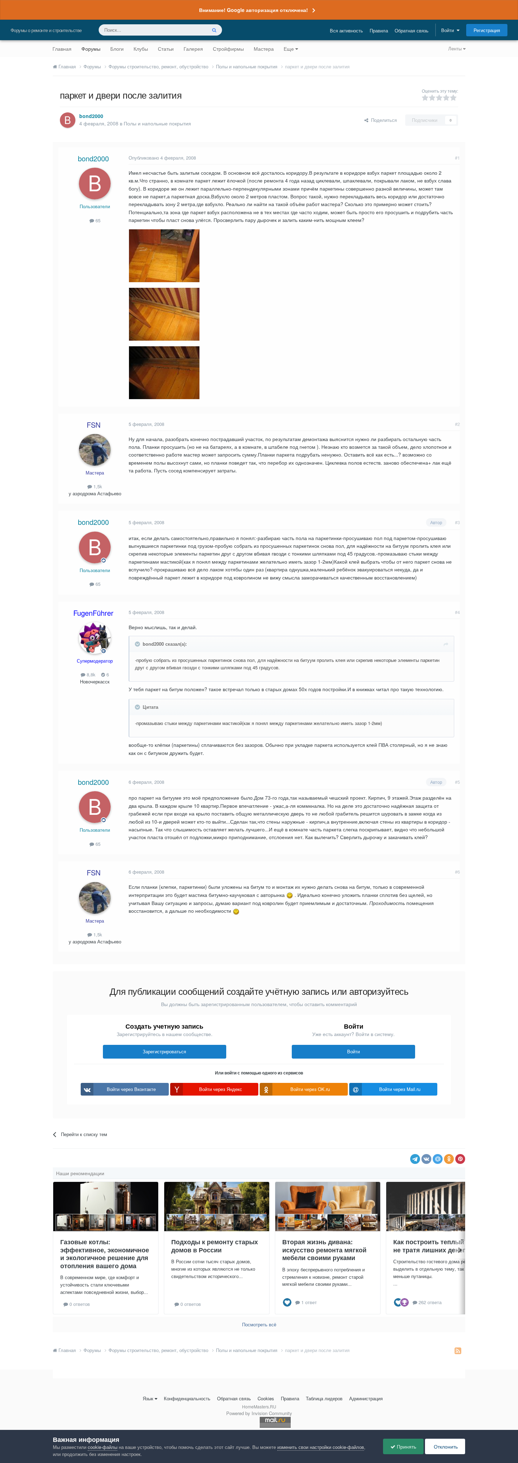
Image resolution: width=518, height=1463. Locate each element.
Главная (62, 48)
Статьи (166, 48)
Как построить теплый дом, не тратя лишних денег (436, 1245)
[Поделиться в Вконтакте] (426, 1159)
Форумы (90, 48)
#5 (457, 782)
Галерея (193, 48)
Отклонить (445, 1446)
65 (97, 220)
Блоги (117, 48)
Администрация (366, 1398)
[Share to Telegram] (415, 1159)
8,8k (90, 674)
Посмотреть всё (259, 1324)
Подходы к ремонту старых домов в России (214, 1245)
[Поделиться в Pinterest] (460, 1159)
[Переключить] (138, 644)
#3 (457, 522)
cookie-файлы (102, 1447)
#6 (457, 871)
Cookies (266, 1398)
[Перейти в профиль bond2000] (67, 120)
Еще (289, 48)
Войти (449, 30)
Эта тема (187, 30)
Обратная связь (411, 30)
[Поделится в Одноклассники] (449, 1159)
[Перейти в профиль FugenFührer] (95, 638)
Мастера (264, 48)
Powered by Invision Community (259, 1413)
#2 (457, 424)
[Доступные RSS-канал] (458, 1350)
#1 (457, 157)
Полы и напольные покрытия (157, 123)
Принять (405, 1446)
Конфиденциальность (187, 1398)
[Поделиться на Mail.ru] (438, 1159)
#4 (457, 612)
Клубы (141, 48)
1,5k (97, 486)
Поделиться (382, 120)
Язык (148, 1398)
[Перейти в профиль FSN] (95, 450)
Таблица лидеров (324, 1398)
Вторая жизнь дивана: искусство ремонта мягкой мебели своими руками (324, 1249)
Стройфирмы (228, 48)
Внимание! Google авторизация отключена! (253, 9)
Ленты (455, 48)
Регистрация (487, 30)
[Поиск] (214, 30)
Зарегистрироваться (164, 1051)
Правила (379, 30)
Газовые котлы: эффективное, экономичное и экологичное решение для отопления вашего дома (104, 1253)
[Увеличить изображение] (289, 894)
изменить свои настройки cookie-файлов (320, 1447)
